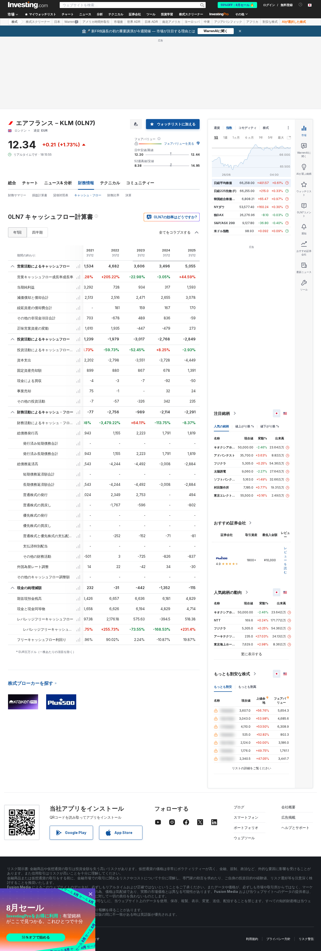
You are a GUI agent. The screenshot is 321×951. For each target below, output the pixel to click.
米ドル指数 (221, 231)
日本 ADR (151, 22)
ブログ (239, 807)
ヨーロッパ (192, 22)
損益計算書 (39, 195)
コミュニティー (140, 182)
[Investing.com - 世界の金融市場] (28, 5)
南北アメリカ (171, 22)
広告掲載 (288, 817)
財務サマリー (17, 195)
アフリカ (252, 22)
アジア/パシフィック (228, 22)
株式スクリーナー (191, 14)
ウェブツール (244, 838)
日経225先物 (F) (225, 191)
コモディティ (247, 128)
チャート (30, 182)
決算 (128, 195)
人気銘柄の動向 (228, 592)
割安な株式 (270, 22)
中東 (207, 22)
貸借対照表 (60, 195)
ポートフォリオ (246, 827)
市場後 (118, 22)
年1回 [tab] (17, 232)
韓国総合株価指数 (226, 199)
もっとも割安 (223, 687)
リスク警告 (306, 939)
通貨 (217, 128)
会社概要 (288, 807)
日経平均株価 (223, 183)
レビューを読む (285, 560)
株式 (15, 22)
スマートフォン (246, 817)
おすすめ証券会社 (230, 522)
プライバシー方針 (278, 939)
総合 (12, 182)
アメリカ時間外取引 (96, 22)
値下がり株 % (269, 426)
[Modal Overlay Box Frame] (47, 919)
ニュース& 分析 (58, 182)
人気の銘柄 (221, 426)
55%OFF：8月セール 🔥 (237, 5)
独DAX (219, 215)
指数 (229, 128)
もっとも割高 (247, 687)
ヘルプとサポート (295, 827)
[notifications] (300, 4)
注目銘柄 (222, 413)
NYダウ (219, 207)
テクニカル (110, 182)
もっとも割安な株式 (232, 673)
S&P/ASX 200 (224, 223)
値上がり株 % (244, 426)
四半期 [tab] (37, 232)
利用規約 (252, 939)
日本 (57, 22)
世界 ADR (133, 22)
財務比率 (113, 195)
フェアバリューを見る (179, 143)
